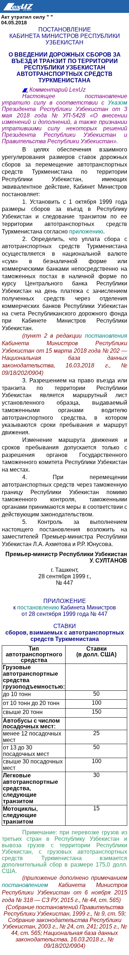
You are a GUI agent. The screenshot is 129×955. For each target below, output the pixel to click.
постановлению (39, 607)
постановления (106, 336)
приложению (86, 231)
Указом (117, 103)
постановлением (30, 885)
